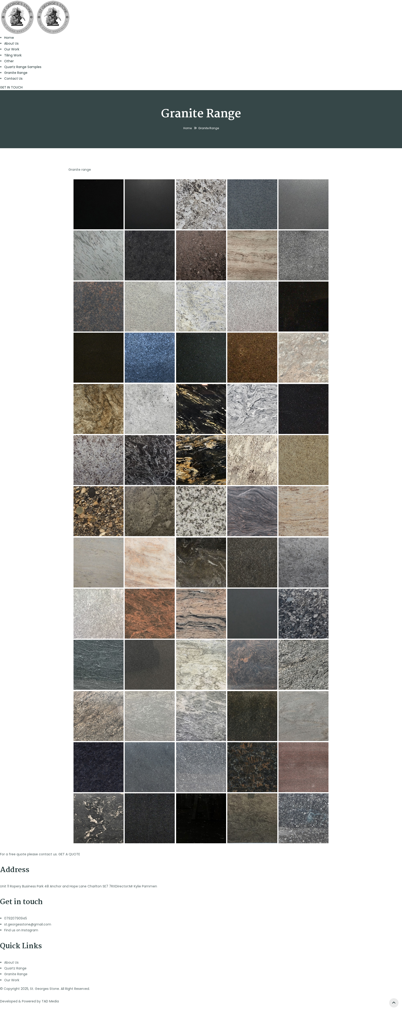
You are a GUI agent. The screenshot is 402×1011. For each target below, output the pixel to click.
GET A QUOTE (69, 854)
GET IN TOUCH (11, 87)
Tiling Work (13, 55)
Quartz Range (15, 968)
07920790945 (15, 918)
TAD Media (50, 1001)
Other (9, 61)
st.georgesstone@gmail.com (27, 924)
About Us (11, 43)
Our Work (11, 49)
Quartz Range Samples (22, 67)
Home (9, 37)
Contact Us (13, 78)
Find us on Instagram (21, 930)
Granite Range (15, 72)
